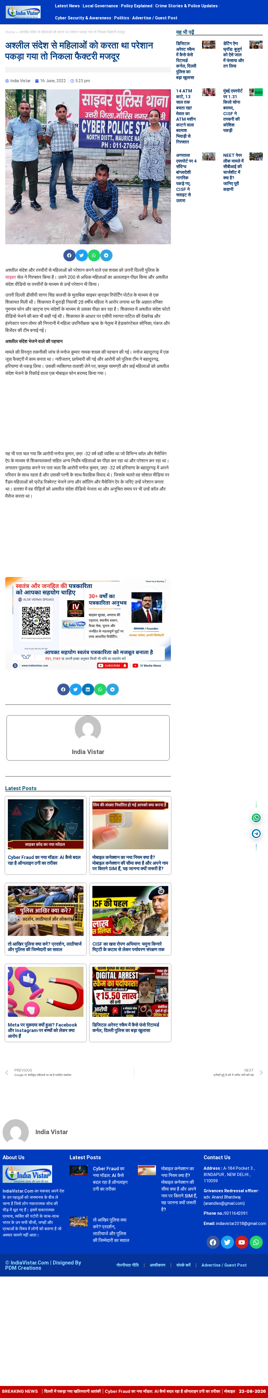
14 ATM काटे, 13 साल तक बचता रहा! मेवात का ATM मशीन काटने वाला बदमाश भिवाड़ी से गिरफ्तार (186, 116)
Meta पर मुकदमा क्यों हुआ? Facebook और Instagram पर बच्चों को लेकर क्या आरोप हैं (42, 1030)
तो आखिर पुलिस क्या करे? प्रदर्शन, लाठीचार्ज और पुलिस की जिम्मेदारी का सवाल (45, 946)
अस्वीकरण (157, 1265)
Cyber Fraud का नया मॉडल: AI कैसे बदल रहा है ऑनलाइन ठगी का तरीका (44, 860)
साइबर (11, 277)
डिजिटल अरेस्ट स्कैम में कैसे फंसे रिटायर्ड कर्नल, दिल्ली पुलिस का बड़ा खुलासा (125, 1027)
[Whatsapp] (256, 1242)
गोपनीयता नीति (127, 1265)
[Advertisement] (88, 413)
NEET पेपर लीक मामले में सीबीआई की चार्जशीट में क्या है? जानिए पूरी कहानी (233, 172)
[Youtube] (241, 1242)
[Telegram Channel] (256, 833)
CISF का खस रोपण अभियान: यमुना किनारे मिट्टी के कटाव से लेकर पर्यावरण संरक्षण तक (128, 946)
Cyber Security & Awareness (83, 17)
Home (10, 32)
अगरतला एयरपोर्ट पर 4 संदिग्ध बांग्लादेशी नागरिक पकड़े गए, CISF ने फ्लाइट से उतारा (186, 178)
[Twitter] (227, 1242)
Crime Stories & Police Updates (186, 5)
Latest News (67, 5)
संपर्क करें (183, 1265)
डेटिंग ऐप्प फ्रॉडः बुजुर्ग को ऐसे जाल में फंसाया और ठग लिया (233, 55)
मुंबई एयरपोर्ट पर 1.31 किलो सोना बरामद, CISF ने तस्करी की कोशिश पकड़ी (233, 110)
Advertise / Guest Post (154, 17)
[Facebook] (213, 1242)
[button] (69, 255)
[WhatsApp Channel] (256, 818)
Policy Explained (136, 5)
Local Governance (100, 5)
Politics (121, 17)
